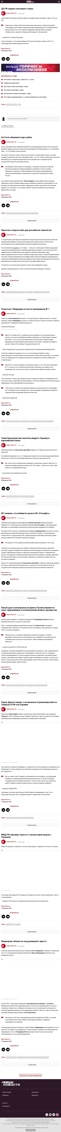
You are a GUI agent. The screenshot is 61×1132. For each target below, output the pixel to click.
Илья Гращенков (25, 421)
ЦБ (19, 104)
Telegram (8, 818)
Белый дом (9, 685)
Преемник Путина (37, 421)
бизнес (25, 591)
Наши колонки (6, 1092)
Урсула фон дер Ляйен (27, 496)
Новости (4, 1103)
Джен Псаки (30, 685)
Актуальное (35, 1092)
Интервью (5, 1095)
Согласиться (30, 1130)
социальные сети (28, 818)
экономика (34, 213)
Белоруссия (9, 924)
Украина (16, 496)
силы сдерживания (41, 685)
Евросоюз (29, 292)
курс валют (26, 213)
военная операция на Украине (15, 292)
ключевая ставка (11, 104)
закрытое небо (37, 292)
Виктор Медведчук (23, 1057)
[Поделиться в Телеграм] (8, 59)
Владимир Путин (20, 685)
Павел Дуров (17, 818)
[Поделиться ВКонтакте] (3, 59)
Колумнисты (6, 1106)
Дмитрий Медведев (12, 421)
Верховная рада (11, 1057)
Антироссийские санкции (13, 213)
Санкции (46, 292)
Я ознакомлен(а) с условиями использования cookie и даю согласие (31, 1127)
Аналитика (35, 1095)
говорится (16, 248)
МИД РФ (17, 924)
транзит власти (48, 421)
